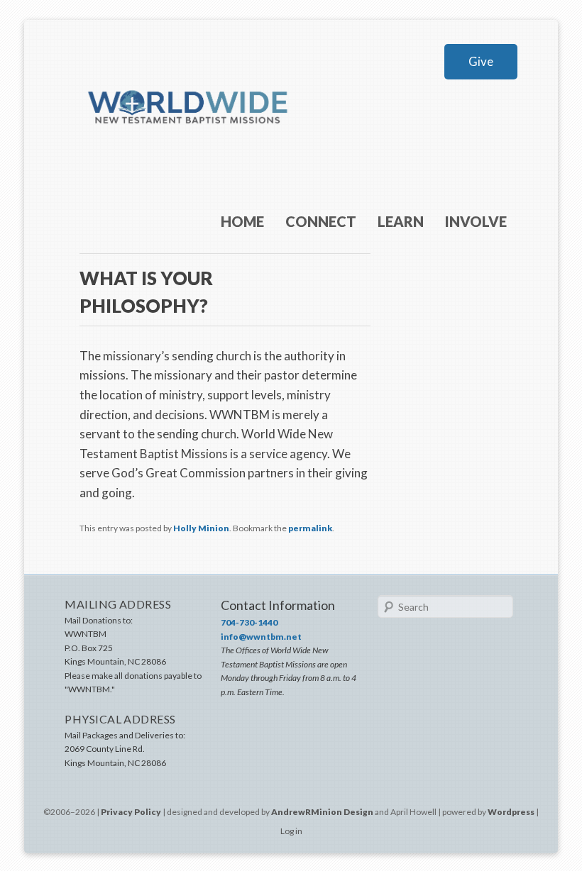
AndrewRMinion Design (322, 811)
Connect (320, 221)
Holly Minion (201, 528)
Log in (291, 831)
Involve (476, 221)
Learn (401, 221)
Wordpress (511, 811)
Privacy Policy (131, 811)
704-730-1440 (249, 622)
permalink (310, 528)
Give (480, 61)
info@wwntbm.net (261, 636)
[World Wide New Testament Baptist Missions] (189, 147)
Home (242, 221)
